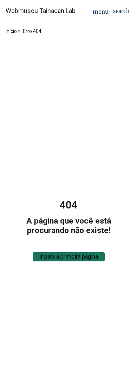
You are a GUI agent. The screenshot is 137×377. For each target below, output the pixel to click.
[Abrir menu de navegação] (100, 11)
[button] (121, 11)
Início (11, 31)
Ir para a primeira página (68, 256)
